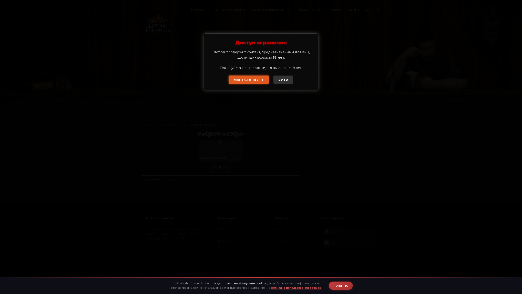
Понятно (340, 285)
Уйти (283, 80)
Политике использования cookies (296, 287)
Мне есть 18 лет (249, 80)
